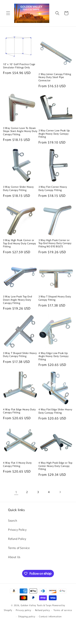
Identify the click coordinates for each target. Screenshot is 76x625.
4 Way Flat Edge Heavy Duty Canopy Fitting (19, 411)
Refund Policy (17, 539)
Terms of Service (19, 548)
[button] (8, 13)
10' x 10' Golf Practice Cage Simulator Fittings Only (19, 65)
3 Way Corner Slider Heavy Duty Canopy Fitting (18, 188)
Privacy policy (23, 610)
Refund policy (42, 610)
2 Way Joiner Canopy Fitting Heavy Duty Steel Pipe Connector (55, 77)
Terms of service (63, 610)
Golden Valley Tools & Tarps (36, 605)
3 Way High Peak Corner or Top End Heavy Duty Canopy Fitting (19, 243)
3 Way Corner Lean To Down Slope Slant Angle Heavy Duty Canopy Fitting (20, 131)
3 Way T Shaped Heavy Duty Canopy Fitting (55, 298)
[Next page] (60, 492)
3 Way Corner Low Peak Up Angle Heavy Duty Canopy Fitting (54, 133)
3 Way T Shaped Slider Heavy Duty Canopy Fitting (20, 354)
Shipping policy (26, 616)
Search (12, 520)
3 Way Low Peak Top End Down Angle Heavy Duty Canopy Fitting (17, 299)
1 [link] (16, 492)
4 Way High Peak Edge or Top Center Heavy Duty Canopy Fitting (56, 466)
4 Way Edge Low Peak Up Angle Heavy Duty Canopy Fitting (54, 356)
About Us (14, 557)
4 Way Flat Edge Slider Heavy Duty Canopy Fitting (55, 411)
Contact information (50, 616)
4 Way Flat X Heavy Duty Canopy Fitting (17, 464)
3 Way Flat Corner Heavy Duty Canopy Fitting (53, 188)
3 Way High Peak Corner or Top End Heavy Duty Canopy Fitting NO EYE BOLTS (55, 243)
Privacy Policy (17, 529)
